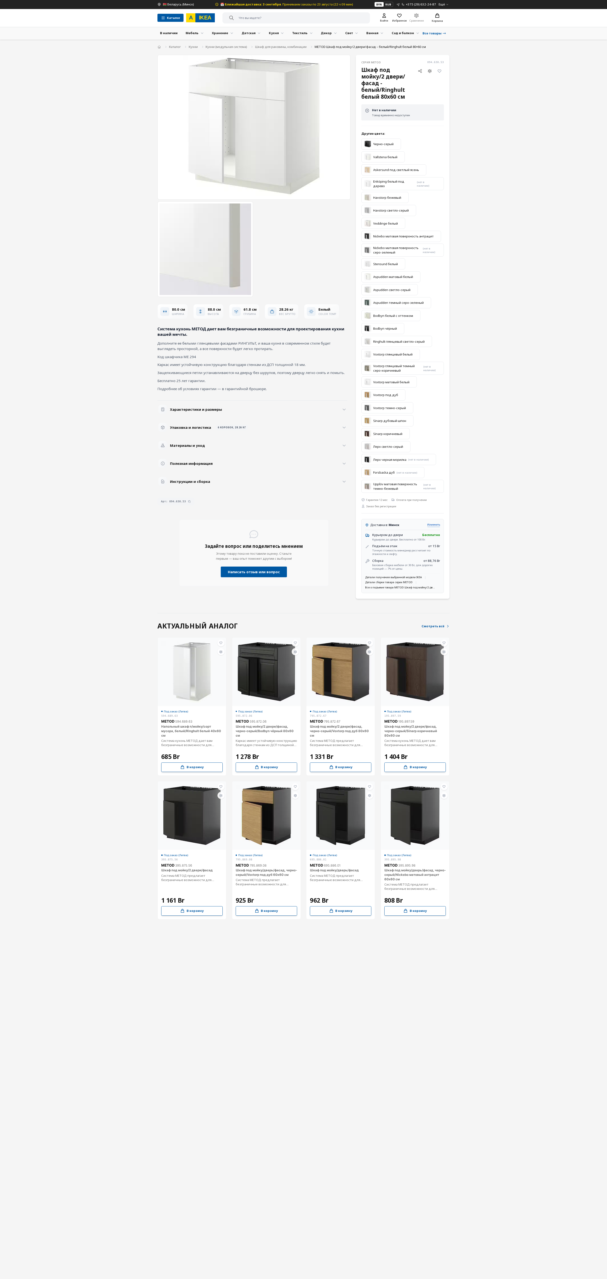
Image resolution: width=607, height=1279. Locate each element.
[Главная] (159, 47)
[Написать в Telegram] (398, 4)
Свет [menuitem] (349, 33)
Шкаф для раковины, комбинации (281, 47)
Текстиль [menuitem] (300, 33)
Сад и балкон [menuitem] (403, 33)
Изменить (433, 524)
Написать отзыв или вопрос (254, 571)
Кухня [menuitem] (274, 33)
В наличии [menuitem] (169, 33)
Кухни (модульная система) (226, 47)
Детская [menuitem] (249, 33)
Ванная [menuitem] (372, 33)
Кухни (193, 47)
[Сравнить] (429, 71)
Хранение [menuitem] (220, 33)
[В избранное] (439, 71)
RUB (388, 4)
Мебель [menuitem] (192, 33)
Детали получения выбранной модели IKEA (393, 577)
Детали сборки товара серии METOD (389, 582)
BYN (379, 4)
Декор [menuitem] (326, 33)
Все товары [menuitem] (432, 33)
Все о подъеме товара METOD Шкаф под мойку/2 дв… (400, 587)
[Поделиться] (419, 71)
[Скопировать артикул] (189, 501)
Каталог (175, 47)
